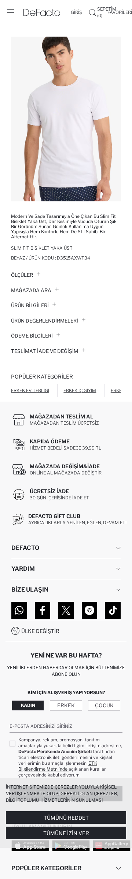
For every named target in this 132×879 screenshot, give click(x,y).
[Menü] (10, 12)
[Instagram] (90, 610)
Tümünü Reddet (66, 818)
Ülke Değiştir (40, 631)
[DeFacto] (41, 12)
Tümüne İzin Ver (66, 833)
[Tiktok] (113, 610)
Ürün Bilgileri (30, 305)
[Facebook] (43, 610)
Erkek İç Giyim (79, 390)
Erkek (66, 705)
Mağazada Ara (31, 290)
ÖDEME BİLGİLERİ (32, 336)
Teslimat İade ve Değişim (44, 351)
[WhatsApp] (19, 610)
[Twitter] (66, 610)
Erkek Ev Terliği (30, 390)
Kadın (28, 705)
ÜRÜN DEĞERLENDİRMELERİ (44, 321)
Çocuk (104, 705)
